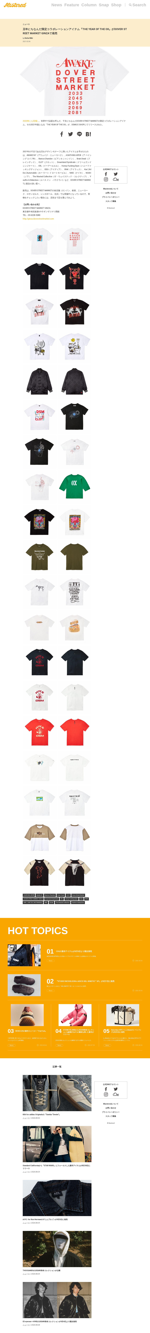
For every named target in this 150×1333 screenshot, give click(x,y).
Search (139, 5)
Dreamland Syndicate (51, 899)
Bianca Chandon (50, 895)
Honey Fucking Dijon (71, 899)
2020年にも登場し (31, 121)
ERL (62, 899)
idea (81, 899)
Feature (71, 5)
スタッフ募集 (111, 201)
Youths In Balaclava (78, 902)
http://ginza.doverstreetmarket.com (38, 219)
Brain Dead (60, 895)
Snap (104, 5)
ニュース (26, 24)
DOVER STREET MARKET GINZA (33, 899)
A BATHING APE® (29, 895)
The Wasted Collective (63, 902)
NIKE (46, 902)
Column (89, 5)
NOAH (51, 902)
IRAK (86, 899)
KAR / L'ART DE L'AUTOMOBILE (33, 902)
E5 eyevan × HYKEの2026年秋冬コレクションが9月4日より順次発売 (50, 1321)
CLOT (68, 895)
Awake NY (39, 895)
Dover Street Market (78, 895)
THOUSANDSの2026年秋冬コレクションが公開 (41, 1270)
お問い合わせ (111, 193)
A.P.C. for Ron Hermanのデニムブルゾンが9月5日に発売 (45, 1219)
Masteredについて (110, 189)
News (56, 5)
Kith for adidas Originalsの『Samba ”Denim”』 (42, 1114)
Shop (116, 5)
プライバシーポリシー (111, 197)
